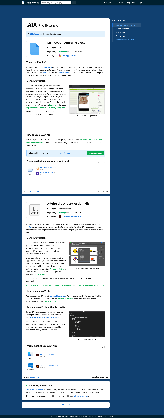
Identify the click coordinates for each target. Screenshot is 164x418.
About (105, 416)
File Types (108, 3)
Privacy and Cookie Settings (94, 416)
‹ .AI (62, 405)
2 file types (34, 34)
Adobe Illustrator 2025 (71, 216)
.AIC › (69, 405)
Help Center (131, 3)
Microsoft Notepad (37, 317)
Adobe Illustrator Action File (125, 40)
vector (29, 227)
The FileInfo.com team (34, 390)
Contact (111, 416)
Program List (120, 36)
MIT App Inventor (69, 55)
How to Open (121, 32)
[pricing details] (104, 162)
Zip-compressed (45, 67)
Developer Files (35, 192)
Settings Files (34, 377)
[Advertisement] (82, 11)
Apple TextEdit (53, 317)
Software (119, 3)
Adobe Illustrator (57, 296)
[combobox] (56, 2)
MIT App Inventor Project (124, 25)
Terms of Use (73, 416)
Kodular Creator (46, 173)
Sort (99, 163)
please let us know (81, 396)
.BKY (44, 72)
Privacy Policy (82, 416)
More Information (122, 29)
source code (64, 72)
